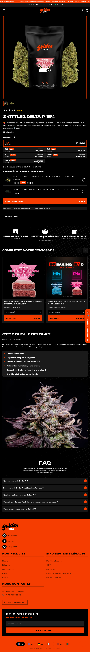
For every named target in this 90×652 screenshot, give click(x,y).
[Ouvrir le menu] (4, 10)
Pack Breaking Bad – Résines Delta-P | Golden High (67, 302)
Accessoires (8, 569)
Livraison (50, 569)
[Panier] (86, 10)
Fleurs (5, 561)
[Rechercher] (83, 10)
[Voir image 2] (12, 103)
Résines (6, 565)
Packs (5, 577)
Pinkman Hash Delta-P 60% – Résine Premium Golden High (23, 302)
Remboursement (54, 577)
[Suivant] (85, 250)
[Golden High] (45, 526)
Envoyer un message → (15, 602)
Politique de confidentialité (58, 573)
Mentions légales (54, 561)
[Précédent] (79, 250)
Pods (4, 573)
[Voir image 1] (5, 103)
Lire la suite (8, 132)
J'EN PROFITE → (45, 630)
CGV (48, 565)
